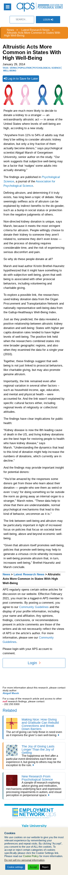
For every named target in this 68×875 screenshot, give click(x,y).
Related (10, 710)
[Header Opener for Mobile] (7, 6)
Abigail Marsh (11, 693)
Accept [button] (33, 867)
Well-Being (9, 70)
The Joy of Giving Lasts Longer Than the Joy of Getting (38, 749)
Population (25, 68)
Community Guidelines (34, 607)
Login (47, 19)
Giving (13, 68)
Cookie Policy (31, 856)
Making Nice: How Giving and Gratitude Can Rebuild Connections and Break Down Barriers (40, 724)
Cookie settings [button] (15, 867)
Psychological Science (47, 68)
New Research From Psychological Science (37, 778)
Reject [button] (45, 867)
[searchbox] (22, 19)
